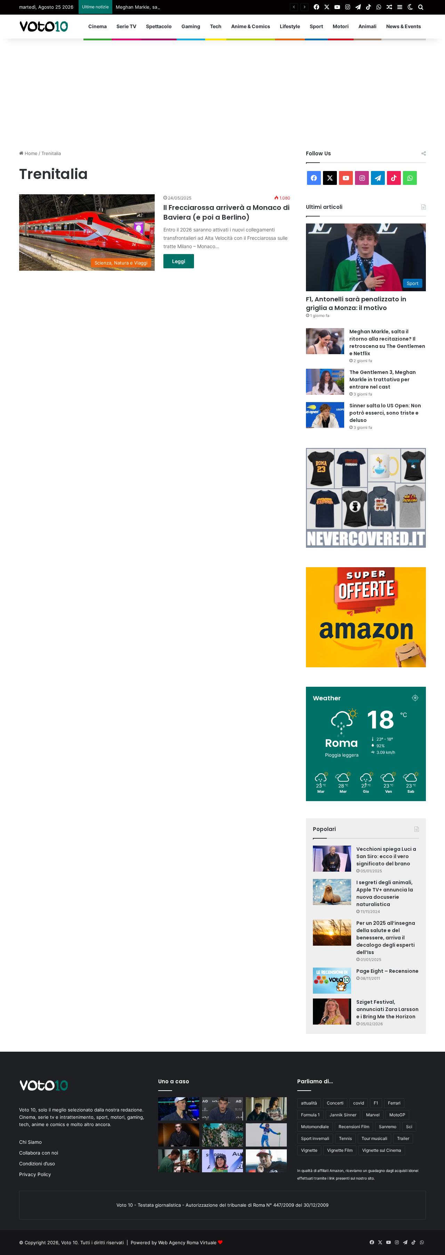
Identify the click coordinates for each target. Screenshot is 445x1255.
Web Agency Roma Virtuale (187, 1242)
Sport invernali (315, 1138)
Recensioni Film (354, 1126)
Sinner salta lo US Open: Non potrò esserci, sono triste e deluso (385, 413)
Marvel (373, 1114)
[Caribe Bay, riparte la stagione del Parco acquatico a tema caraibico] (222, 1135)
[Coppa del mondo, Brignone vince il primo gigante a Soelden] (222, 1161)
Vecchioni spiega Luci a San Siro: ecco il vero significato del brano (386, 856)
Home (30, 153)
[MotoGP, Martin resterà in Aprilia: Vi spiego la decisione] (266, 1161)
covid (358, 1103)
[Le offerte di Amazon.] (366, 665)
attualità (309, 1103)
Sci (409, 1126)
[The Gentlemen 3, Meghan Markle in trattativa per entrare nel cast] (325, 382)
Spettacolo (159, 26)
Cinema (97, 26)
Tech (215, 26)
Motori (341, 26)
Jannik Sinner (343, 1114)
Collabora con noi (38, 1153)
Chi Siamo (30, 1142)
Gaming (190, 26)
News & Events (403, 26)
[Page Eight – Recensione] (332, 981)
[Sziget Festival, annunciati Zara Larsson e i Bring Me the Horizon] (332, 1012)
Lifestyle (290, 26)
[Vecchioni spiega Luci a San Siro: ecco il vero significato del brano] (332, 859)
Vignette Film (340, 1150)
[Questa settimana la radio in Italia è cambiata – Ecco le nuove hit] (266, 1108)
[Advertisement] (222, 90)
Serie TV (126, 26)
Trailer (403, 1138)
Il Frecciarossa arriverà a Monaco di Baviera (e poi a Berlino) (226, 212)
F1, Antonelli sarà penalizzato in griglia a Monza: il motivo (356, 303)
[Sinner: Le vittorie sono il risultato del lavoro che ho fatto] (178, 1108)
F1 (376, 1103)
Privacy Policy (35, 1174)
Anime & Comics (250, 26)
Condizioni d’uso (37, 1163)
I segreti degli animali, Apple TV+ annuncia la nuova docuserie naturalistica (384, 893)
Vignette (309, 1150)
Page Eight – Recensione (387, 971)
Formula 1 (310, 1114)
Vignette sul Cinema (381, 1150)
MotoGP (397, 1114)
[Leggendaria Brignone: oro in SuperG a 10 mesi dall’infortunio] (266, 1135)
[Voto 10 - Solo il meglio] (43, 26)
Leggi (178, 261)
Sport (316, 26)
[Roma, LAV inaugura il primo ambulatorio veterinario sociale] (178, 1161)
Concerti (335, 1103)
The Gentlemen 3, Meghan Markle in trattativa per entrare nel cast (382, 379)
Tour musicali (374, 1138)
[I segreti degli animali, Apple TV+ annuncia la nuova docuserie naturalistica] (332, 892)
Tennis (345, 1138)
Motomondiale (315, 1126)
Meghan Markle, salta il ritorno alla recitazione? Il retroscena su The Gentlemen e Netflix (212, 7)
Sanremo (387, 1126)
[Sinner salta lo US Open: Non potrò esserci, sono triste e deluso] (325, 415)
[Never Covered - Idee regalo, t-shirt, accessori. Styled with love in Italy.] (366, 546)
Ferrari (394, 1103)
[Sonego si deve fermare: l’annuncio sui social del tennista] (222, 1108)
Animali (367, 26)
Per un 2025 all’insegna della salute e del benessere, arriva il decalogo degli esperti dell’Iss (385, 938)
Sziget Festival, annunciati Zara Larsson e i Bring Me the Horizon (387, 1009)
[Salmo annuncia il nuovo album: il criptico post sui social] (178, 1135)
